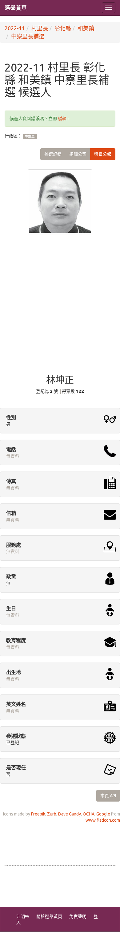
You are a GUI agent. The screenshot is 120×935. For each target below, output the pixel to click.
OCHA (88, 813)
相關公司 (77, 154)
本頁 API (108, 795)
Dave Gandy (69, 813)
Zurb (51, 813)
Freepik (38, 813)
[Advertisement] (60, 308)
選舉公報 (102, 154)
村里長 (39, 28)
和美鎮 (86, 28)
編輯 (62, 118)
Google (103, 813)
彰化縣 (62, 28)
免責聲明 (77, 916)
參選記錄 (53, 154)
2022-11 (15, 28)
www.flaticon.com (103, 820)
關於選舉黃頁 (49, 916)
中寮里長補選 (27, 36)
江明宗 (22, 916)
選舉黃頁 (16, 8)
